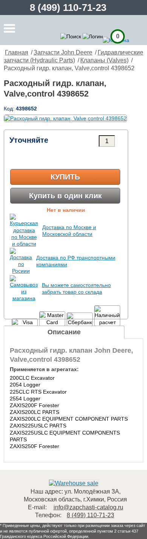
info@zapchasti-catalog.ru (88, 507)
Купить (65, 177)
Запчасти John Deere (63, 52)
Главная (16, 52)
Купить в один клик (65, 196)
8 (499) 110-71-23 (68, 7)
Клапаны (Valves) (104, 60)
